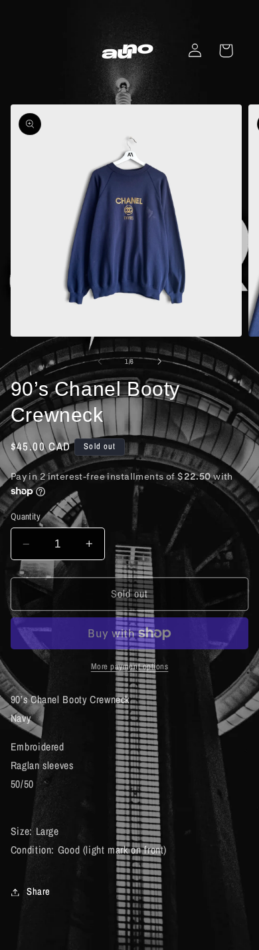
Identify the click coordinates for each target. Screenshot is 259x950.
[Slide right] (159, 361)
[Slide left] (99, 361)
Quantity (26, 516)
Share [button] (38, 891)
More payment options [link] (130, 666)
